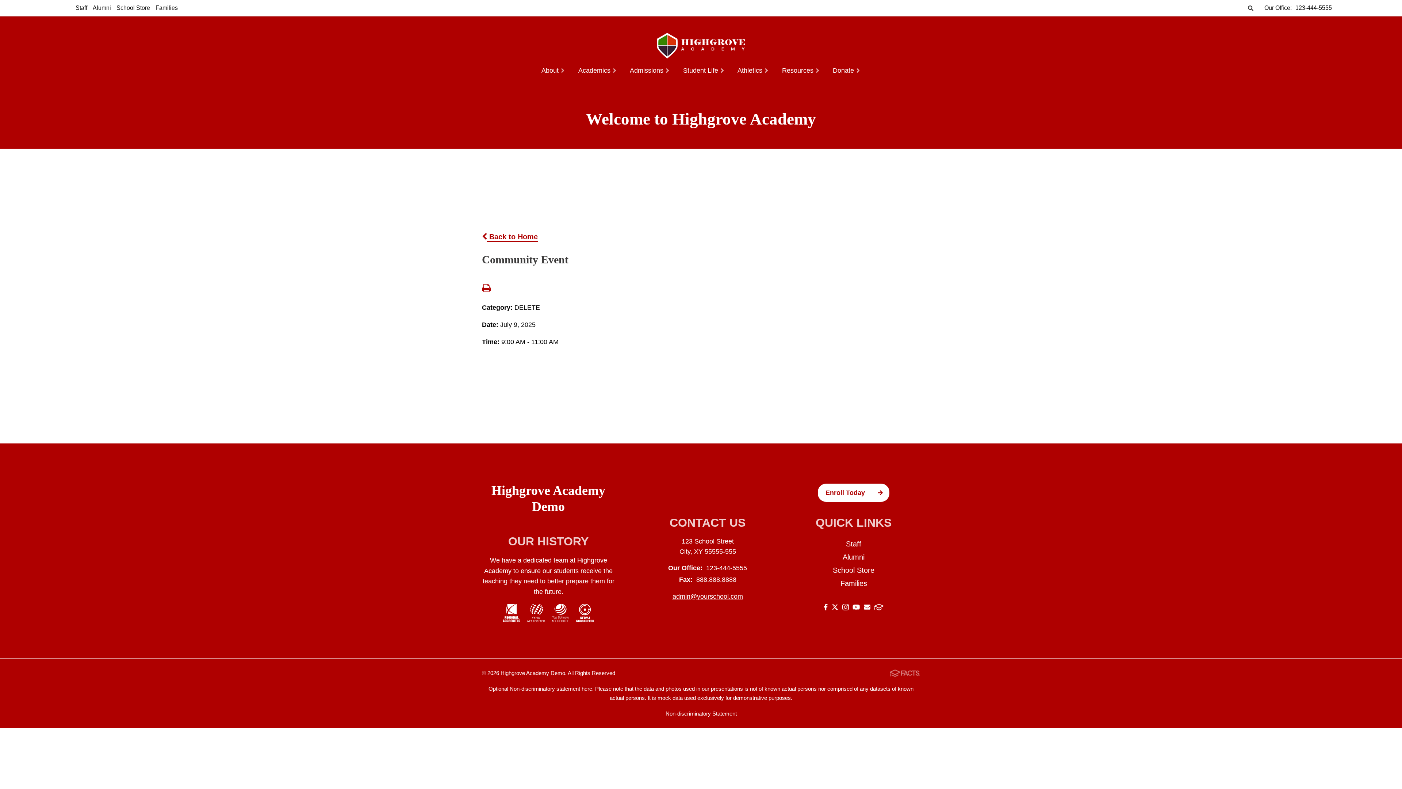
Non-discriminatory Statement (701, 713)
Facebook (826, 608)
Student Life (701, 70)
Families (167, 8)
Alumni (102, 8)
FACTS (879, 608)
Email (867, 608)
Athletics (751, 70)
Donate (844, 70)
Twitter (835, 608)
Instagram (845, 608)
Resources (798, 70)
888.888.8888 (716, 579)
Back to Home (512, 237)
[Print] (486, 289)
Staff (81, 8)
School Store (133, 8)
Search (1250, 8)
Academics (595, 70)
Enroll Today (845, 492)
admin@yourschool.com (708, 596)
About (550, 70)
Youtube (856, 608)
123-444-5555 (1313, 8)
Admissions (647, 70)
